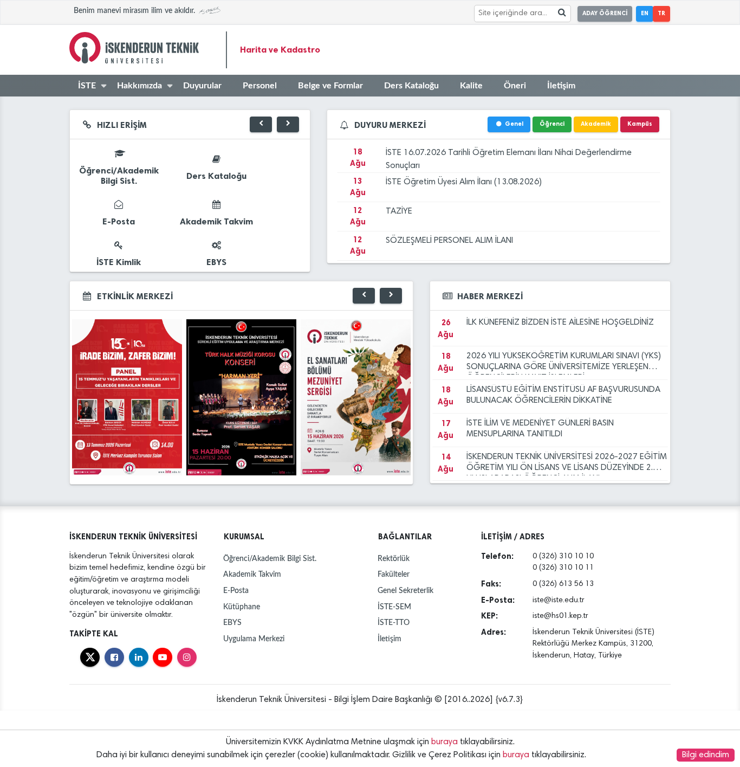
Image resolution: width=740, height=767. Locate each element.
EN (644, 13)
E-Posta (236, 590)
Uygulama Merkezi (253, 639)
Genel (514, 123)
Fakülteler (394, 574)
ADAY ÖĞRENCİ (604, 13)
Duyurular (202, 85)
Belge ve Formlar (330, 85)
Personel (260, 85)
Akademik (596, 123)
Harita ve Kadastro (280, 49)
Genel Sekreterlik (405, 590)
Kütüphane (241, 607)
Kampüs (639, 123)
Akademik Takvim (252, 574)
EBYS (232, 622)
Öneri (515, 85)
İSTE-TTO (394, 622)
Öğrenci (552, 123)
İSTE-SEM (394, 607)
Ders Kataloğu (411, 85)
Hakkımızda (139, 85)
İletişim (561, 85)
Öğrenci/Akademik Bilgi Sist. (269, 559)
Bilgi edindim (705, 755)
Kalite (471, 85)
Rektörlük (394, 559)
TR (661, 13)
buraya (444, 742)
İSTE (87, 85)
